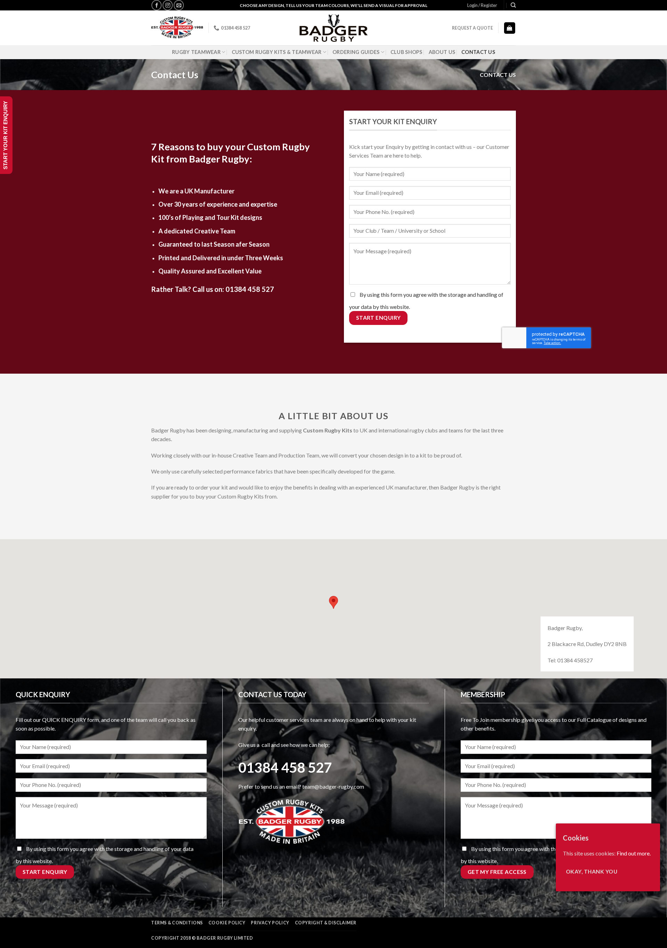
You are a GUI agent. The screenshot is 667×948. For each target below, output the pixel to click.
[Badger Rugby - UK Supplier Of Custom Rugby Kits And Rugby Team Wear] (333, 28)
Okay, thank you (591, 871)
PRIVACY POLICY (270, 922)
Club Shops (406, 52)
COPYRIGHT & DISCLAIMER (325, 922)
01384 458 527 (249, 289)
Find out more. (634, 853)
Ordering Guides (355, 52)
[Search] (513, 5)
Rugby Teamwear (196, 52)
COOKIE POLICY (227, 922)
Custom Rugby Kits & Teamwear (277, 52)
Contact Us (478, 52)
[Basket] (510, 28)
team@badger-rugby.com (333, 786)
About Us (442, 52)
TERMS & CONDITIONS (177, 922)
